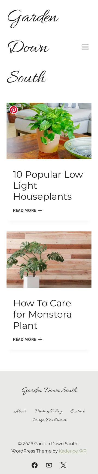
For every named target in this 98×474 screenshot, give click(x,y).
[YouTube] (49, 465)
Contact (77, 411)
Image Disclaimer (49, 420)
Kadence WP (73, 451)
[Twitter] (63, 465)
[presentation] (49, 131)
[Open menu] (85, 46)
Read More (27, 210)
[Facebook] (35, 465)
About (20, 411)
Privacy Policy (48, 411)
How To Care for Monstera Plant (42, 314)
